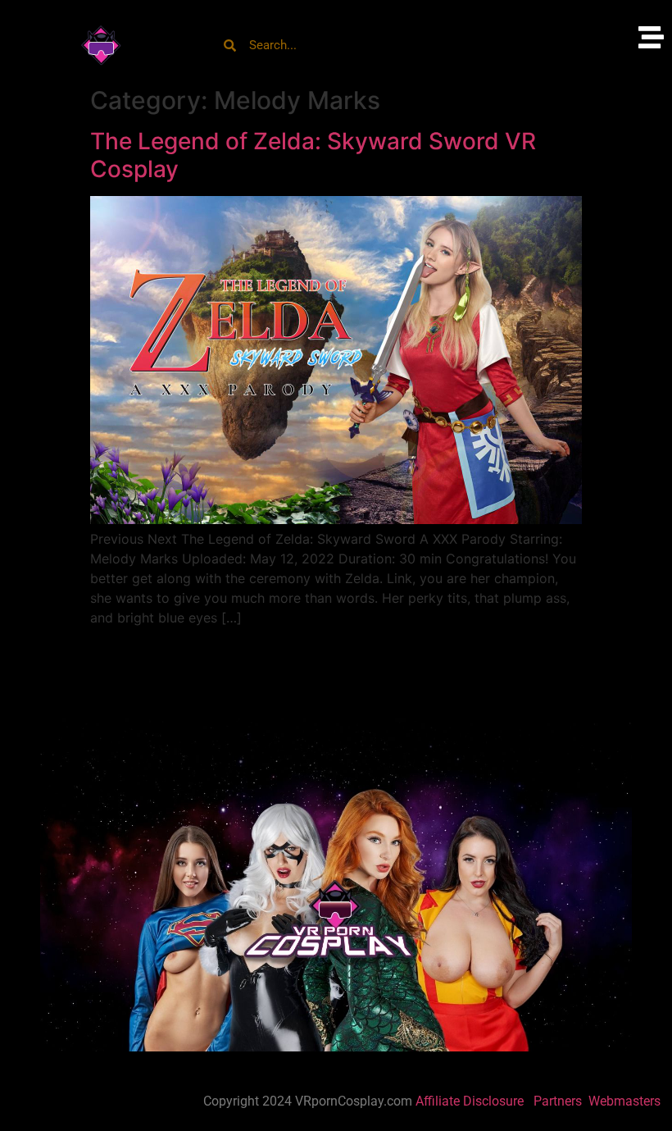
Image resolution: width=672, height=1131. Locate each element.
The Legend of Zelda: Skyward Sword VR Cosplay (313, 155)
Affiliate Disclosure (469, 1101)
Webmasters (626, 1101)
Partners (559, 1101)
